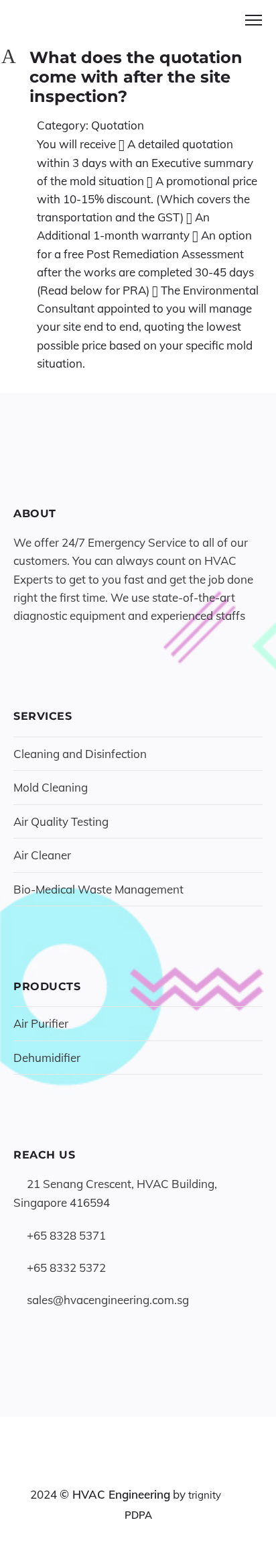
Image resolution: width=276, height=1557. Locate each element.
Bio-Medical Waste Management (98, 889)
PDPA (138, 1515)
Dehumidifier (46, 1058)
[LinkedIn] (138, 1468)
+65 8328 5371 (66, 1235)
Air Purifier (40, 1023)
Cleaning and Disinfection (80, 754)
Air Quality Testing (61, 821)
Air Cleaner (42, 855)
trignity (204, 1495)
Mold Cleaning (50, 787)
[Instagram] (163, 1468)
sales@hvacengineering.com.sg (108, 1300)
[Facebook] (113, 1468)
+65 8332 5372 (66, 1267)
